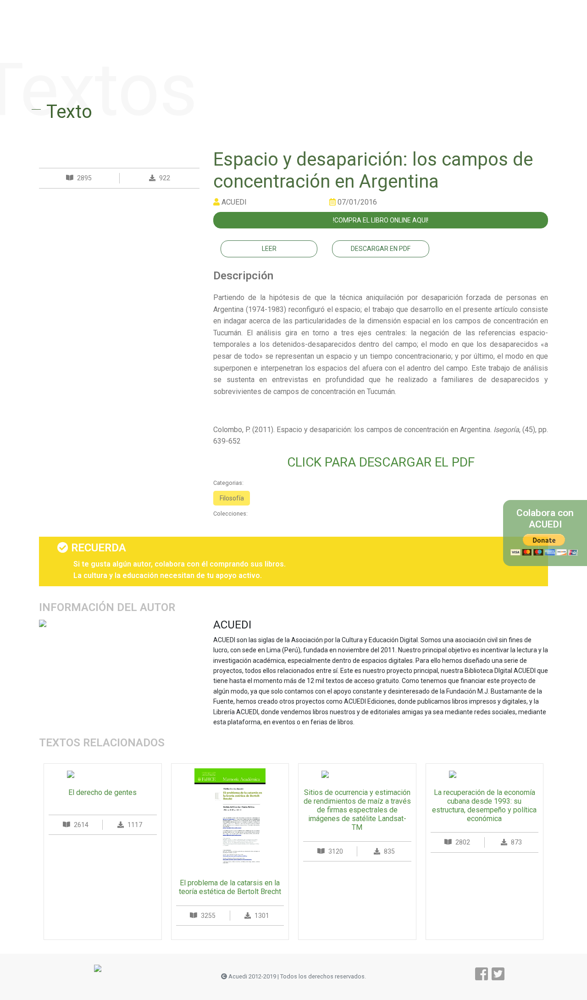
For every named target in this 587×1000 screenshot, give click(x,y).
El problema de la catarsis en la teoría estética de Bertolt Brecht (230, 887)
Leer (269, 248)
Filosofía (232, 498)
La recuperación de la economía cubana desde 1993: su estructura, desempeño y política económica (484, 805)
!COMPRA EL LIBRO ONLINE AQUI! (380, 220)
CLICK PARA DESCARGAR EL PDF (381, 462)
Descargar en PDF (380, 248)
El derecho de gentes (102, 792)
